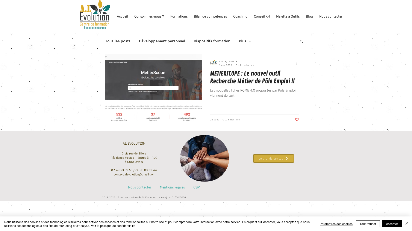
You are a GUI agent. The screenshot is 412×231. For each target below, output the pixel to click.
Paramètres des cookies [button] (336, 224)
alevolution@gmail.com (140, 174)
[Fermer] (406, 224)
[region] (204, 158)
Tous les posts (117, 41)
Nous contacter (140, 187)
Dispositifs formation (212, 41)
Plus (242, 41)
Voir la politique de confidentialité (113, 226)
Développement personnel (162, 41)
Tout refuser (368, 224)
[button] (301, 41)
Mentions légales (173, 187)
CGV (196, 187)
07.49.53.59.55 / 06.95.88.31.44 (134, 170)
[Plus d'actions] (298, 63)
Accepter (392, 224)
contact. (119, 174)
